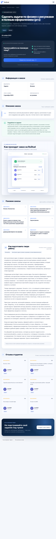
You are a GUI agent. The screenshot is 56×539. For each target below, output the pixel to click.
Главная (3, 7)
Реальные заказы (10, 7)
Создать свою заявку (44, 427)
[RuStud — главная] (5, 2)
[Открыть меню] (53, 2)
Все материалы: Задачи (8, 439)
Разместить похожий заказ (27, 60)
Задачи (17, 7)
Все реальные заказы (19, 439)
